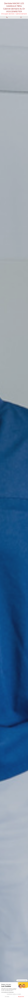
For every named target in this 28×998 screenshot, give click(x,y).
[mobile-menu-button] (21, 17)
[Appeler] (7, 17)
